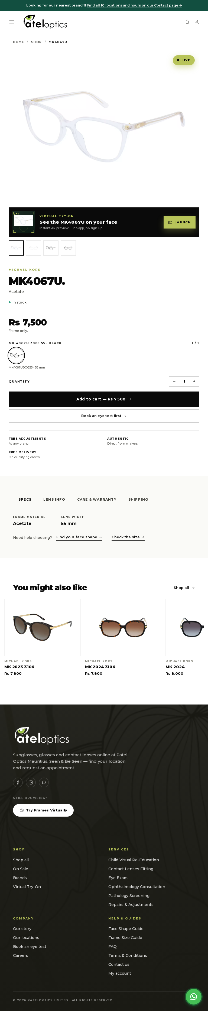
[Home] (44, 22)
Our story (22, 928)
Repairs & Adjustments (131, 904)
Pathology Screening (129, 895)
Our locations (26, 937)
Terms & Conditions (127, 955)
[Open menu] (12, 22)
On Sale (20, 868)
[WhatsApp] (44, 782)
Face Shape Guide (126, 928)
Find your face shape (76, 537)
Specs (24, 499)
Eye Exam (118, 877)
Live (185, 60)
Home (18, 42)
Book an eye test (29, 946)
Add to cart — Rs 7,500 (101, 399)
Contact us (118, 964)
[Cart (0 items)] (187, 21)
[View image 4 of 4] (68, 248)
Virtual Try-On (27, 886)
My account (119, 973)
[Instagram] (31, 782)
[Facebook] (18, 782)
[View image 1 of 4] (16, 248)
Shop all (181, 587)
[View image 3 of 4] (50, 248)
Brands (20, 877)
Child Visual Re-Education (133, 859)
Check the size (126, 537)
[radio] (16, 355)
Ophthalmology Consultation (136, 886)
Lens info (54, 499)
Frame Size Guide (125, 937)
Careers (20, 955)
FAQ (112, 946)
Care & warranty (96, 499)
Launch (182, 222)
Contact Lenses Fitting (130, 868)
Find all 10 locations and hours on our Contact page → (134, 5)
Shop (36, 42)
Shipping (138, 499)
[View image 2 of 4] (33, 248)
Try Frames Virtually (46, 810)
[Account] (196, 21)
